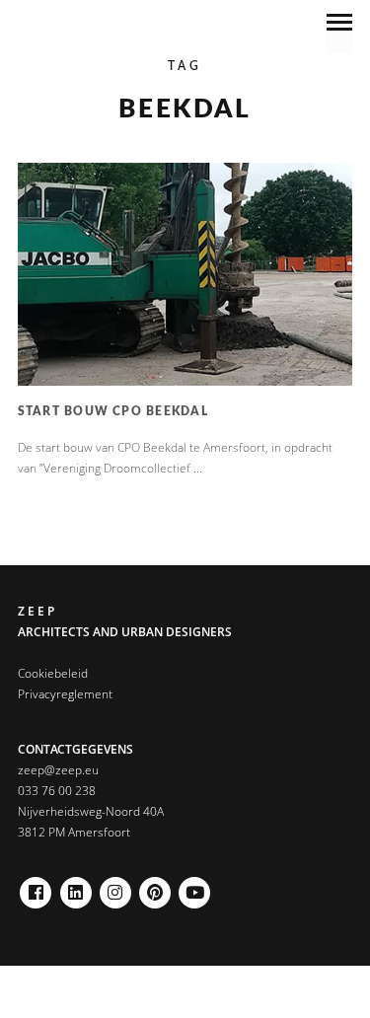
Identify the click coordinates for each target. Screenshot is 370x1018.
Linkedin (76, 887)
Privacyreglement (65, 694)
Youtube (194, 887)
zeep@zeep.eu (58, 770)
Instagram (115, 887)
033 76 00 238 (57, 790)
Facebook (35, 887)
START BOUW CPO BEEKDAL (113, 411)
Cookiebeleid (53, 673)
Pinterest (155, 887)
